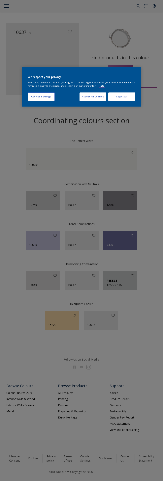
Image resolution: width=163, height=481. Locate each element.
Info (102, 85)
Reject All (121, 96)
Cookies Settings (41, 96)
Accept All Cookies (93, 96)
